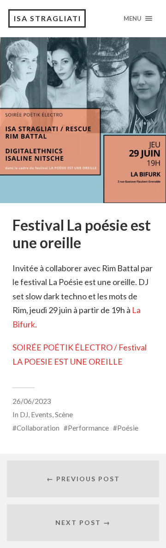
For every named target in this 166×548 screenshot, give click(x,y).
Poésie (127, 428)
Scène (64, 414)
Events (41, 414)
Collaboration (38, 428)
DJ (24, 414)
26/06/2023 (31, 401)
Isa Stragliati (47, 18)
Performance (88, 428)
